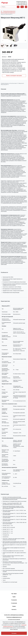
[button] (25, 40)
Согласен (14, 633)
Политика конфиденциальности (14, 617)
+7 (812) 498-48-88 (20, 3)
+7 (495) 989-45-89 (20, 4)
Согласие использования (14, 619)
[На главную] (1, 11)
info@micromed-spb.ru (21, 1)
